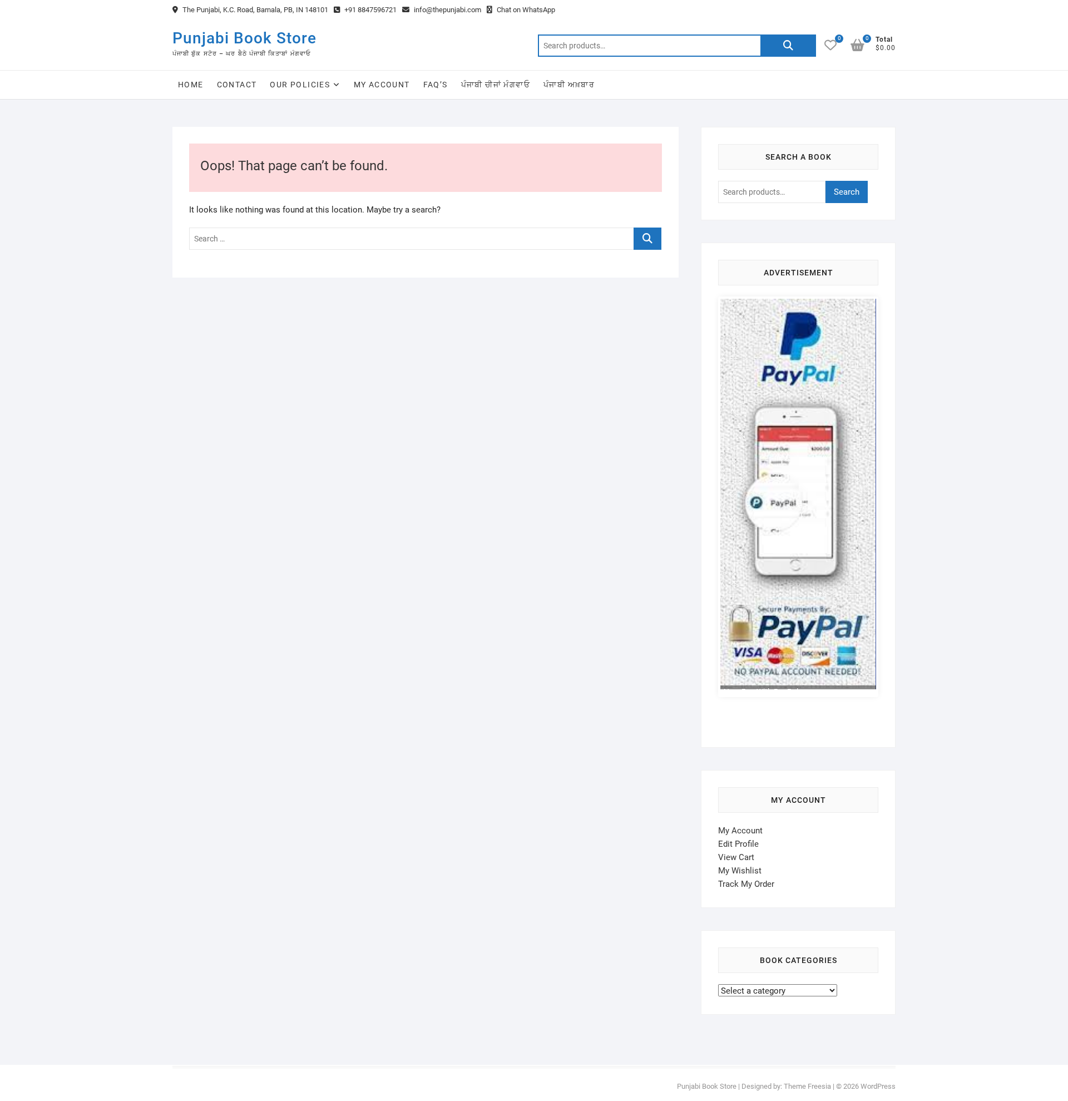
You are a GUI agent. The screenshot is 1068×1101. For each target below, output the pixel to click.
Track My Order (746, 887)
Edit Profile (738, 847)
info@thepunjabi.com (446, 10)
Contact (237, 84)
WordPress (878, 1089)
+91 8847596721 (370, 10)
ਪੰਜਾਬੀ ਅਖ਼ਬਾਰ (569, 84)
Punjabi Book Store (244, 38)
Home (191, 84)
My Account (382, 84)
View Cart (736, 860)
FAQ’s (435, 84)
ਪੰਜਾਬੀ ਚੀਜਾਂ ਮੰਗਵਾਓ (495, 84)
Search (788, 45)
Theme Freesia (807, 1089)
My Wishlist (740, 873)
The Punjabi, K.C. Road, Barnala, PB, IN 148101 (254, 10)
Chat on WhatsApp (525, 10)
